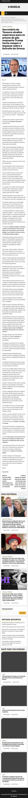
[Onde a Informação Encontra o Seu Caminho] (14, 696)
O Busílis (14, 6)
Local (3, 674)
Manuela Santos (14, 54)
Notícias (4, 740)
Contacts (14, 791)
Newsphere (22, 794)
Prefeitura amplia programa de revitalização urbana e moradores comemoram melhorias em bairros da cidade (13, 637)
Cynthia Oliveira (15, 682)
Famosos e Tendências (7, 26)
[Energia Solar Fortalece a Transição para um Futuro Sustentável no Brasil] (14, 662)
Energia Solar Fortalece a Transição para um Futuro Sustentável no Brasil (13, 678)
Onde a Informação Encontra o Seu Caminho (13, 627)
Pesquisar (7, 609)
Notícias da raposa (16, 121)
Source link (5, 471)
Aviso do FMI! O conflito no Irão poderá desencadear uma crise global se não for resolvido (7, 481)
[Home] (3, 13)
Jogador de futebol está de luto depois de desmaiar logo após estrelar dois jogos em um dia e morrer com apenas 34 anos (20, 482)
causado (16, 336)
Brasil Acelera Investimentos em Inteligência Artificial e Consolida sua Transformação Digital (13, 631)
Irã (11, 369)
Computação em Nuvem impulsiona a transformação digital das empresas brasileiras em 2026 (11, 643)
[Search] (26, 13)
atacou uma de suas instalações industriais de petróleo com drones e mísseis (13, 329)
